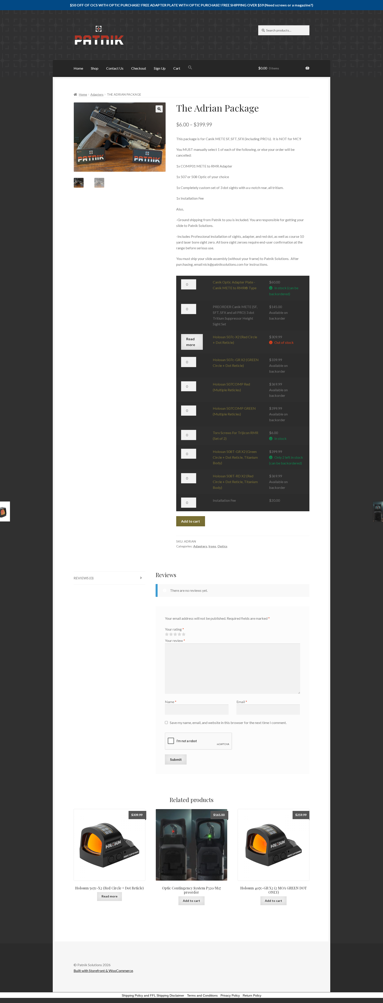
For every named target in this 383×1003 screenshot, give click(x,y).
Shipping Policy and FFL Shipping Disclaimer (153, 995)
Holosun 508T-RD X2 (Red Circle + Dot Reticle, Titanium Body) (235, 482)
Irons (212, 546)
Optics (222, 546)
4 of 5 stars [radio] (179, 634)
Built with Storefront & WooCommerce (103, 970)
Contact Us (114, 68)
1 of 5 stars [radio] (166, 634)
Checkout (138, 68)
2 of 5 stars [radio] (171, 634)
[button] (190, 68)
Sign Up (160, 68)
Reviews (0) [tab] (84, 578)
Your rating (174, 629)
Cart (176, 68)
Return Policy (252, 995)
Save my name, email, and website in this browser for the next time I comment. (228, 722)
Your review (175, 640)
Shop (94, 68)
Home (78, 68)
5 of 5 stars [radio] (183, 634)
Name (170, 702)
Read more (190, 342)
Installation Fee (224, 500)
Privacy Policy (230, 995)
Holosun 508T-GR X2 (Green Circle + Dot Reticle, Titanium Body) (235, 457)
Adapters (97, 94)
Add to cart (190, 521)
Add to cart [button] (191, 901)
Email (241, 702)
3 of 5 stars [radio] (175, 634)
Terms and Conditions (202, 995)
